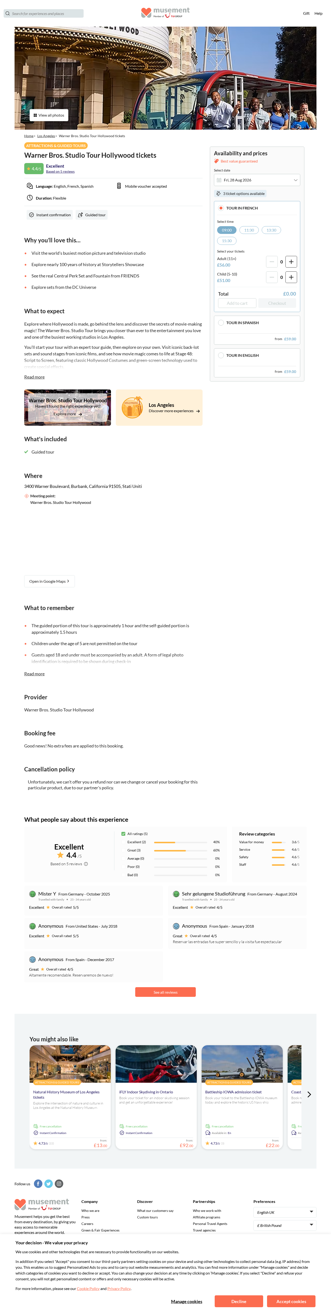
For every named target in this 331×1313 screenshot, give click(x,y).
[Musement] (165, 13)
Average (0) (135, 858)
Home (28, 136)
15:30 (227, 240)
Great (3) (134, 850)
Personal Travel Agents (210, 1224)
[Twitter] (48, 1183)
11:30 (249, 230)
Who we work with (207, 1211)
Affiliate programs (206, 1217)
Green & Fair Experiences (100, 1230)
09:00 (227, 230)
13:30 (271, 230)
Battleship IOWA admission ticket (233, 1091)
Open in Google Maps (47, 581)
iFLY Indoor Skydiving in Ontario (146, 1091)
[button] (257, 208)
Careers (87, 1224)
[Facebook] (37, 1183)
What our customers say (155, 1211)
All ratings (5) (137, 834)
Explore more (65, 413)
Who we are (90, 1211)
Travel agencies (204, 1230)
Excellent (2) (136, 842)
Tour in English (242, 355)
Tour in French (242, 208)
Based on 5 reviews (60, 171)
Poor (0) (133, 867)
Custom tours (147, 1217)
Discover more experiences (171, 410)
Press (85, 1217)
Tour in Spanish (242, 322)
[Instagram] (58, 1183)
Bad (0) (132, 875)
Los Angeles (46, 136)
